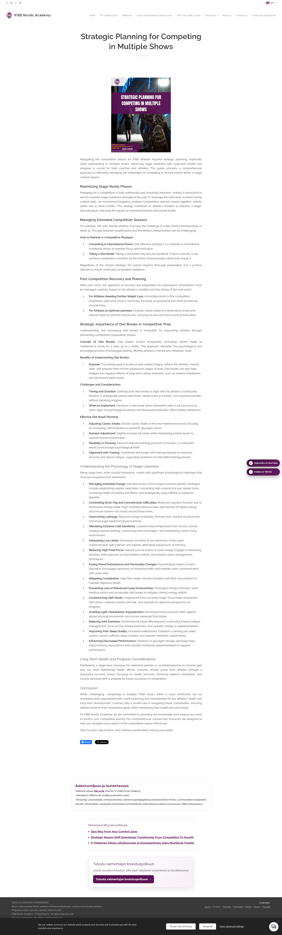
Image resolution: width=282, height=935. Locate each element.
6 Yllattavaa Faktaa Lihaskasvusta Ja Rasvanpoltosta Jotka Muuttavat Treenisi (142, 842)
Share (87, 742)
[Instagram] (7, 2)
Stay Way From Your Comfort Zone (114, 831)
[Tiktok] (16, 2)
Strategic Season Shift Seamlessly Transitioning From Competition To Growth (142, 837)
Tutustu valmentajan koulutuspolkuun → (123, 879)
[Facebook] (11, 2)
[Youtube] (20, 2)
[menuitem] (93, 15)
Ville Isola (99, 791)
